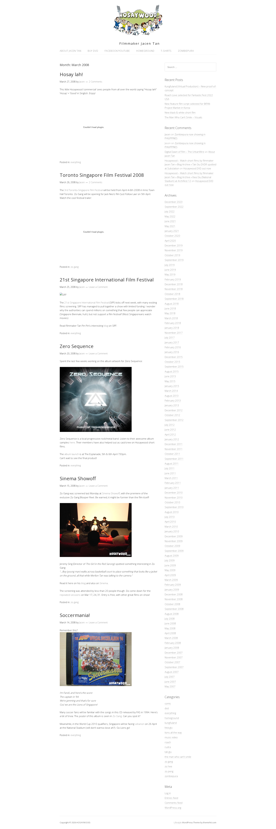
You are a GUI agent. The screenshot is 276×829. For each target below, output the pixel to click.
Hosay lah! (71, 74)
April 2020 (170, 240)
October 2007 (172, 662)
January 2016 (172, 352)
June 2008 (170, 623)
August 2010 (172, 512)
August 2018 (172, 303)
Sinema (104, 583)
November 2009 (174, 541)
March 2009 (171, 579)
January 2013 (172, 405)
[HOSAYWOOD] (138, 35)
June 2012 (170, 429)
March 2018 (171, 318)
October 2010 (172, 502)
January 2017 (172, 342)
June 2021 (170, 221)
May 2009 (170, 570)
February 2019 (173, 279)
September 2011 (174, 458)
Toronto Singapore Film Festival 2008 (102, 175)
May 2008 (170, 628)
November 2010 (174, 497)
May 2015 (170, 381)
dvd (167, 708)
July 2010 (170, 516)
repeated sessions (70, 594)
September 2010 (174, 507)
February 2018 (173, 323)
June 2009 (170, 565)
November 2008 (174, 599)
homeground (172, 718)
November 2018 (174, 289)
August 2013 (172, 395)
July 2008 (170, 618)
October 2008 (172, 604)
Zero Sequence (76, 346)
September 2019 (174, 259)
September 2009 (174, 550)
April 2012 (170, 434)
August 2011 (172, 463)
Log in (168, 793)
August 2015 (172, 371)
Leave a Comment (98, 286)
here (72, 442)
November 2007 (174, 657)
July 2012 (170, 424)
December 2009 (174, 536)
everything (76, 162)
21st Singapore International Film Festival (107, 279)
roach (168, 742)
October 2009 (172, 545)
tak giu (168, 751)
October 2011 (172, 453)
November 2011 (174, 449)
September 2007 (174, 667)
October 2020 (172, 235)
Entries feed (171, 797)
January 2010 (172, 531)
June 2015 (170, 376)
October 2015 (172, 361)
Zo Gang (117, 716)
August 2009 (172, 555)
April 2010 (170, 521)
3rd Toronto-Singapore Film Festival (83, 190)
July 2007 (170, 676)
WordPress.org (173, 807)
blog (106, 325)
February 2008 (173, 642)
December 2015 (174, 356)
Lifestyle (178, 822)
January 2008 (172, 647)
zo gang (75, 266)
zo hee (168, 766)
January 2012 (172, 439)
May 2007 (170, 686)
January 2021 (172, 230)
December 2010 (174, 492)
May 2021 (170, 226)
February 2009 (173, 584)
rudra (168, 747)
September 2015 (174, 366)
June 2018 (170, 308)
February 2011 (173, 482)
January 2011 (172, 487)
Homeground (145, 50)
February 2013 (173, 400)
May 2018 (170, 313)
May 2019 (170, 274)
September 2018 (174, 298)
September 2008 (174, 608)
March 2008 (171, 637)
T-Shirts (166, 50)
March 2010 (171, 526)
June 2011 (170, 473)
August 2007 (172, 671)
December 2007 (174, 652)
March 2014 (171, 390)
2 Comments (95, 81)
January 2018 (172, 327)
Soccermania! (75, 615)
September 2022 (174, 206)
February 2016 (173, 347)
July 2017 (170, 337)
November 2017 (174, 332)
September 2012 (174, 420)
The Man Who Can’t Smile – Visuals (183, 117)
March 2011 (171, 478)
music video (171, 737)
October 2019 (172, 255)
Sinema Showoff (78, 478)
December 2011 (174, 444)
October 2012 (172, 415)
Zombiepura (186, 50)
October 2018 (172, 293)
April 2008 (170, 633)
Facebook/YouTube (117, 50)
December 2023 (174, 201)
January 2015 (172, 386)
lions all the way (173, 732)
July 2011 (170, 468)
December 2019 (174, 245)
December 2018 (174, 284)
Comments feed (173, 802)
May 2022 (170, 216)
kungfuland (171, 722)
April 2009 (170, 575)
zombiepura (171, 776)
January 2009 (172, 589)
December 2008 (174, 594)
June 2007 (170, 681)
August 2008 (172, 613)
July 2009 (170, 560)
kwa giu (168, 727)
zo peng (169, 771)
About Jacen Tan (70, 50)
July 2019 (170, 264)
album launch (71, 454)
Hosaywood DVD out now (197, 168)
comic (168, 703)
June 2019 (170, 269)
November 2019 (174, 250)
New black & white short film (180, 112)
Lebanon (139, 723)
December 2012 (174, 410)
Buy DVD (93, 50)
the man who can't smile (178, 756)
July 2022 (170, 211)
